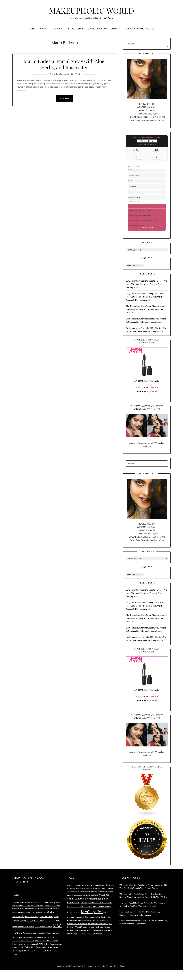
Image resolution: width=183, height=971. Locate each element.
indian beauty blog (77, 898)
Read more (65, 98)
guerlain (21, 913)
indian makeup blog (49, 916)
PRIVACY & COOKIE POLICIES (139, 28)
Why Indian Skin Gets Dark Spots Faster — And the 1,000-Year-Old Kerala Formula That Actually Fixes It (146, 284)
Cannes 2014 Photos (36, 905)
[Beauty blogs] (147, 792)
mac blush (16, 927)
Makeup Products (27, 937)
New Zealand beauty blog (98, 923)
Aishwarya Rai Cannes (36, 902)
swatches (49, 950)
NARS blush (37, 941)
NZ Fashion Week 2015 (33, 944)
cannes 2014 (25, 905)
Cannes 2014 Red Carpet (52, 905)
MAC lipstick (92, 911)
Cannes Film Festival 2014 (32, 908)
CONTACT (57, 28)
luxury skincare (49, 921)
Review (55, 947)
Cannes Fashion (17, 908)
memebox (50, 937)
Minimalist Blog (103, 966)
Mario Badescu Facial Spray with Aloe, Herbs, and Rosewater (65, 64)
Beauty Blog (49, 902)
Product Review (45, 947)
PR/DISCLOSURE (75, 28)
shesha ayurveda (19, 950)
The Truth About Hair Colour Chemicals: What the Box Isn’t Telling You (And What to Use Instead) (146, 309)
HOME (32, 28)
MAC (58, 920)
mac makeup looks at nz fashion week (42, 933)
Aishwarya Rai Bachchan (20, 902)
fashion (14, 912)
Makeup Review (40, 937)
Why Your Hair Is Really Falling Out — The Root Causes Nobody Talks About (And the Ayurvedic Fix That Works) (144, 296)
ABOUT (43, 28)
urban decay (106, 934)
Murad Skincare (27, 941)
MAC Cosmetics (27, 926)
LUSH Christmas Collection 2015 (32, 921)
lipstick (15, 920)
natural (44, 941)
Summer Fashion (33, 951)
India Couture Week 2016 (36, 912)
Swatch (42, 951)
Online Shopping (32, 947)
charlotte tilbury (47, 909)
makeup (16, 937)
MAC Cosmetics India (43, 926)
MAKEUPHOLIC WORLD (91, 10)
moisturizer (16, 941)
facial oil (56, 909)
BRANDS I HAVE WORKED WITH (104, 28)
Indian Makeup (32, 916)
